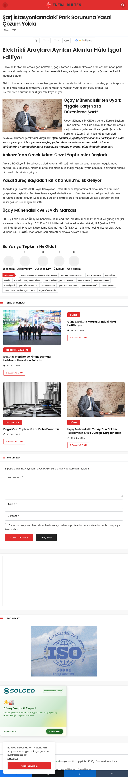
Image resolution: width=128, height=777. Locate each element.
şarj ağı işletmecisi (28, 285)
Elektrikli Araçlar (17, 350)
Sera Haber (85, 769)
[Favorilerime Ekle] (36, 40)
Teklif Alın (55, 731)
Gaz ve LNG (13, 422)
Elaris (7, 280)
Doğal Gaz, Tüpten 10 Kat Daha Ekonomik (31, 429)
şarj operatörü (89, 285)
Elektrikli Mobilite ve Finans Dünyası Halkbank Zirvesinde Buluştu (27, 358)
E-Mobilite (110, 275)
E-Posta (13, 516)
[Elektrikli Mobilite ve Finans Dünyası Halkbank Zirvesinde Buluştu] (32, 327)
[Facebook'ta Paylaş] (16, 773)
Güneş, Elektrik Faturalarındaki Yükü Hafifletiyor (91, 323)
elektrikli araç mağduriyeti (27, 280)
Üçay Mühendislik (47, 290)
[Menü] (5, 5)
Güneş (74, 315)
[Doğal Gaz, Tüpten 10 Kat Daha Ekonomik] (32, 399)
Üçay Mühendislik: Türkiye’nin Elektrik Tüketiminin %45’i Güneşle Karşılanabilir (94, 431)
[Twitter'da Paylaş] (48, 773)
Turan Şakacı (107, 285)
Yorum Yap (13, 457)
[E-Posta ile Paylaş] (112, 773)
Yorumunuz (15, 477)
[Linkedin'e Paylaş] (80, 773)
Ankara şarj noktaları (72, 275)
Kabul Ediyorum (29, 765)
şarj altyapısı (48, 285)
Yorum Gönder (19, 537)
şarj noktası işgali (68, 285)
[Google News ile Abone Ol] (83, 40)
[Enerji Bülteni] (64, 5)
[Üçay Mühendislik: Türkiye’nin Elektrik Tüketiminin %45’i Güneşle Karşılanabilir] (96, 399)
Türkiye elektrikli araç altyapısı (19, 290)
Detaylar (13, 758)
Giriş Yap (46, 537)
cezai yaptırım (94, 275)
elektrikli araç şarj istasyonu (59, 280)
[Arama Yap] (123, 5)
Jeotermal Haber (65, 769)
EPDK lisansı (84, 280)
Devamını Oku (14, 372)
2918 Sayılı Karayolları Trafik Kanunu (39, 275)
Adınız (12, 504)
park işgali (9, 285)
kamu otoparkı (101, 280)
